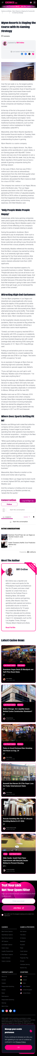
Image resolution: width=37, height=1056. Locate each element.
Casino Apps (5, 948)
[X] (10, 1011)
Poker (21, 948)
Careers (4, 983)
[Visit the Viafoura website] (31, 552)
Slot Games (23, 931)
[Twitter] (29, 54)
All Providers (23, 954)
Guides (3, 989)
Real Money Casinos (7, 935)
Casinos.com (4, 11)
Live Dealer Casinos (7, 944)
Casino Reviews (6, 958)
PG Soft (22, 961)
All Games (23, 938)
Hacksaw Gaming (25, 964)
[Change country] (30, 2)
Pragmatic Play (24, 958)
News (10, 11)
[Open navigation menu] (2, 2)
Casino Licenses (6, 961)
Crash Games (23, 951)
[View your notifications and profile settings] (34, 517)
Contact (4, 980)
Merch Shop (5, 1006)
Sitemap (4, 1003)
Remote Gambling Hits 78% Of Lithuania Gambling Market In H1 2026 (17, 820)
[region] (18, 526)
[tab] (7, 517)
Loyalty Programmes (7, 951)
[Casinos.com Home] (11, 2)
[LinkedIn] (22, 54)
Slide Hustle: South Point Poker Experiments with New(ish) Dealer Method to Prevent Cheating (15, 860)
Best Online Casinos (7, 931)
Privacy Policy (21, 1042)
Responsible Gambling (8, 986)
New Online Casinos (7, 938)
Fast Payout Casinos (7, 954)
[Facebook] (26, 54)
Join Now (17, 908)
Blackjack (22, 941)
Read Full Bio (10, 627)
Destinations (5, 996)
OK (18, 1047)
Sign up (30, 501)
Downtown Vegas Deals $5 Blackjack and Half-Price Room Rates (18, 671)
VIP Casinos (5, 941)
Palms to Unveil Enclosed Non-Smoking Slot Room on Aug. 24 (17, 749)
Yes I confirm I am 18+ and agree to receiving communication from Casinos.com (19, 914)
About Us (4, 976)
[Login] (34, 2)
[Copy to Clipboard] (33, 54)
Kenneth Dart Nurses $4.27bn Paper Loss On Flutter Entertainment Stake (18, 785)
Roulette (22, 944)
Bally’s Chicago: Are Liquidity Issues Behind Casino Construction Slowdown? (17, 710)
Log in (24, 501)
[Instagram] (6, 1011)
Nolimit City (23, 968)
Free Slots (23, 935)
